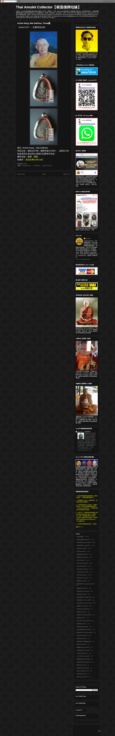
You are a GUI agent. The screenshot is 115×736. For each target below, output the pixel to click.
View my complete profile (83, 259)
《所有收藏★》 (37, 165)
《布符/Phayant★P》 (82, 566)
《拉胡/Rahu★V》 (81, 617)
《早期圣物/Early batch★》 (83, 545)
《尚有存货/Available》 (82, 569)
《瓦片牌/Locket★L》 (82, 575)
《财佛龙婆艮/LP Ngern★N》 (84, 597)
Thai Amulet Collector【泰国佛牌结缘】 (48, 7)
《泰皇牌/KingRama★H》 (83, 650)
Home (44, 174)
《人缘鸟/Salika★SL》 (82, 653)
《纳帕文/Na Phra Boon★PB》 (84, 632)
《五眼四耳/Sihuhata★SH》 (83, 662)
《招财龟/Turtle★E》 (82, 581)
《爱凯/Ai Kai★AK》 (81, 644)
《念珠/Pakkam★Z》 (82, 674)
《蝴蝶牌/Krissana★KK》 (83, 647)
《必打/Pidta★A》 (81, 560)
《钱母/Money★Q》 (81, 612)
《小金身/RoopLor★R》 (82, 572)
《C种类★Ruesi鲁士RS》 (83, 609)
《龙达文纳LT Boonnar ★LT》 (84, 603)
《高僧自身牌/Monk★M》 (83, 539)
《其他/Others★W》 (81, 594)
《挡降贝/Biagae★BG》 (82, 626)
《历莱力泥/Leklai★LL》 (82, 677)
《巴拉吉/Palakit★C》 (82, 635)
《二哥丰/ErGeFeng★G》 (83, 656)
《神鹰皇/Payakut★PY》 (83, 668)
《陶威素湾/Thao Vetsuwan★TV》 (85, 584)
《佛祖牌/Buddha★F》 (82, 554)
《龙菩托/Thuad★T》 (47, 165)
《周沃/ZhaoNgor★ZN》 (83, 671)
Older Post (66, 174)
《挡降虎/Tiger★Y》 (81, 623)
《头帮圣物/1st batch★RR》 (84, 542)
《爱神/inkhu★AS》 (81, 665)
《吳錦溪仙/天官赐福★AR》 (84, 641)
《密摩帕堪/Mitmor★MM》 (83, 659)
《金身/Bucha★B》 (81, 638)
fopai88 (88, 238)
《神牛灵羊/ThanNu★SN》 (83, 620)
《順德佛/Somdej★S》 (82, 557)
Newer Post (21, 174)
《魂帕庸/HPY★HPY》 (82, 588)
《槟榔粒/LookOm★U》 (82, 606)
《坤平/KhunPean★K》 (82, 563)
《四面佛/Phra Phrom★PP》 (84, 600)
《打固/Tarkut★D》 (81, 551)
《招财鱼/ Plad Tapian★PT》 (84, 615)
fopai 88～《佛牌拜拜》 (84, 431)
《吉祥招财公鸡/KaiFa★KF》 (84, 629)
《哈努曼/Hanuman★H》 (83, 591)
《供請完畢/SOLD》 (26, 165)
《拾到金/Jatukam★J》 (82, 578)
